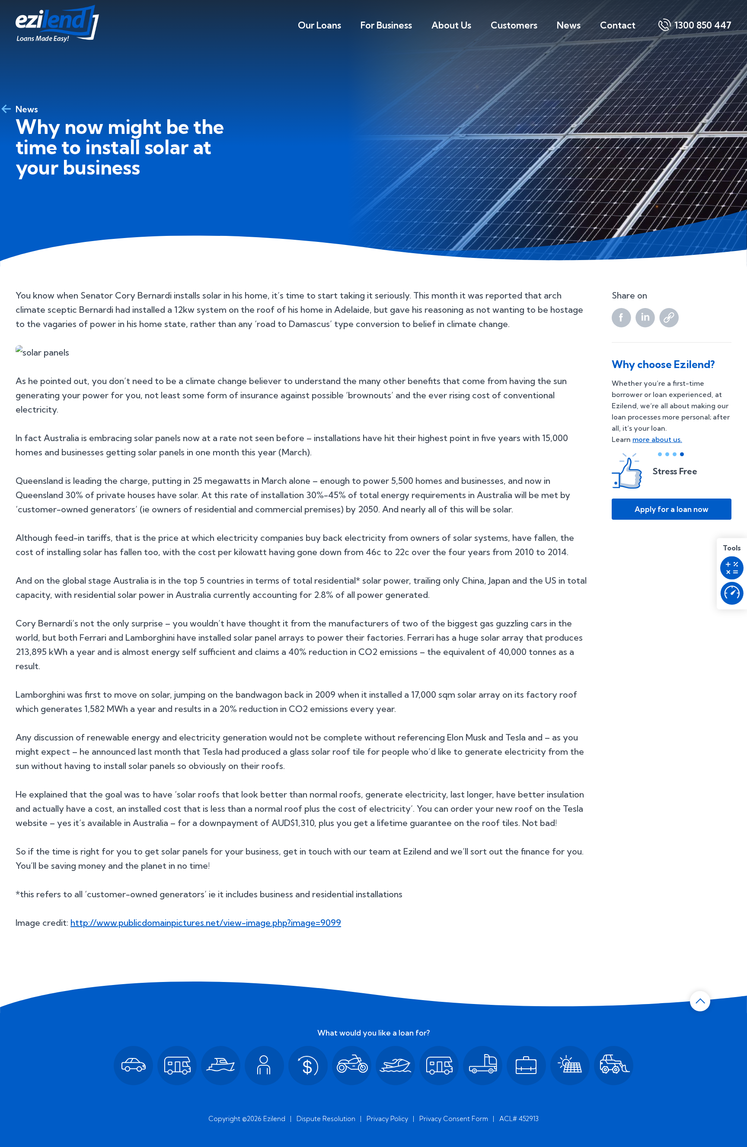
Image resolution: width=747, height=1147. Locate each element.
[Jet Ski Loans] (395, 1065)
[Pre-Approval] (732, 593)
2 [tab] (667, 454)
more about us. (657, 439)
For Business (386, 25)
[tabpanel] (671, 471)
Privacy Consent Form (453, 1119)
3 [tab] (675, 454)
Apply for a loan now (672, 509)
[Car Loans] (133, 1065)
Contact (617, 25)
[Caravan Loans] (177, 1065)
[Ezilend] (57, 23)
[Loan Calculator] (732, 567)
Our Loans (319, 25)
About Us (451, 25)
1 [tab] (660, 454)
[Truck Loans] (482, 1065)
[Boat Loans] (220, 1065)
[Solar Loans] (570, 1065)
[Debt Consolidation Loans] (308, 1065)
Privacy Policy (387, 1119)
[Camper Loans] (439, 1065)
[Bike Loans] (351, 1065)
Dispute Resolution (326, 1119)
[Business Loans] (526, 1065)
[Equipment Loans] (613, 1065)
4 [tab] (682, 454)
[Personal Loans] (264, 1065)
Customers (514, 25)
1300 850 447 (702, 25)
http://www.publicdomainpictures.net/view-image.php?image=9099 (205, 922)
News (569, 25)
